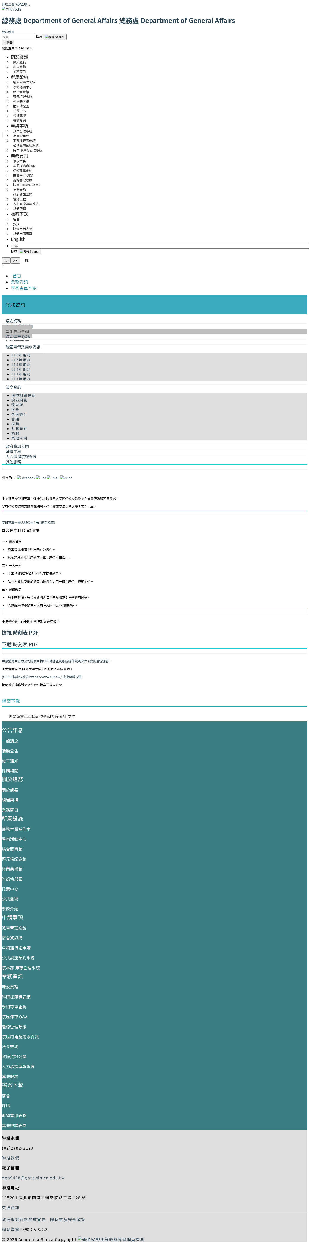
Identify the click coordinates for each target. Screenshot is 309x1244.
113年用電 (21, 374)
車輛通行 (19, 414)
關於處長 (10, 790)
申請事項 (19, 126)
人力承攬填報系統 (18, 1066)
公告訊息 (12, 730)
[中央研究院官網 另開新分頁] (11, 9)
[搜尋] (55, 37)
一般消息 (10, 741)
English (18, 239)
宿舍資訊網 (12, 938)
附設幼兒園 (12, 879)
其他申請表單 (22, 233)
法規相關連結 (23, 395)
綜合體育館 (12, 849)
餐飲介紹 (19, 120)
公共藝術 (10, 899)
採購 (15, 423)
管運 (15, 419)
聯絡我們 (10, 1158)
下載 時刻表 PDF (20, 644)
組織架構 (10, 800)
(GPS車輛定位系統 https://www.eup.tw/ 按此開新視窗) (42, 676)
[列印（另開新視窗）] (66, 477)
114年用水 (21, 369)
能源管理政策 (14, 1026)
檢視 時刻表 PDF (20, 632)
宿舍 (15, 409)
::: (29, 4)
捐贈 (15, 433)
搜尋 (39, 36)
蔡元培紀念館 (14, 859)
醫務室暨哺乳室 (16, 829)
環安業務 (10, 987)
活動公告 (10, 751)
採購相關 (10, 771)
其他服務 (19, 208)
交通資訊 (10, 1207)
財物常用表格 (14, 1115)
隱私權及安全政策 (68, 1219)
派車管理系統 (14, 928)
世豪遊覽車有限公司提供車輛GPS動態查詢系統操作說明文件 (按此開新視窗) (55, 661)
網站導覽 (8, 31)
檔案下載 (19, 214)
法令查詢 (13, 387)
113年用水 (21, 378)
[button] (17, 47)
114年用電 (21, 364)
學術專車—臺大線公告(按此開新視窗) (28, 522)
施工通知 (10, 761)
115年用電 (21, 355)
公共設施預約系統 (18, 958)
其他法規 (19, 438)
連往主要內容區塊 (14, 4)
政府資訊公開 (14, 1056)
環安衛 (17, 404)
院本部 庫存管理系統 (27, 150)
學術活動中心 (14, 839)
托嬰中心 (10, 889)
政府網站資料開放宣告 (24, 1219)
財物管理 (19, 428)
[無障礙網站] (111, 1239)
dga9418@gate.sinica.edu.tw (33, 1177)
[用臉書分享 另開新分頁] (26, 477)
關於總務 (19, 56)
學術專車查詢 (24, 288)
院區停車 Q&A (15, 1017)
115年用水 (21, 359)
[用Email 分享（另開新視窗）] (53, 477)
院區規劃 (19, 400)
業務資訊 (19, 155)
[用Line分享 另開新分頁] (41, 477)
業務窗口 (19, 71)
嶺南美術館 (12, 869)
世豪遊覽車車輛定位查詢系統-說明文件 (42, 716)
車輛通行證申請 (16, 948)
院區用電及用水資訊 (23, 347)
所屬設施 (19, 77)
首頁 (16, 276)
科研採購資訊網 (16, 997)
